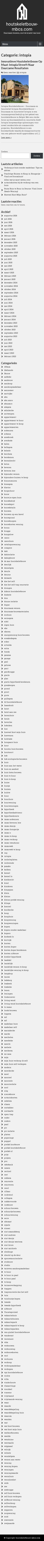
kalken (7, 869)
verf (6, 1355)
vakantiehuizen (11, 1319)
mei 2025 (8, 266)
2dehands (8, 370)
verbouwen (9, 1345)
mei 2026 (8, 225)
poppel (7, 1141)
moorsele (8, 1081)
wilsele (7, 1453)
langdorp (8, 973)
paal (6, 1124)
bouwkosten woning (13, 524)
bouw (6, 494)
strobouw (8, 1262)
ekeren (7, 631)
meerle (7, 1044)
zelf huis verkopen (13, 1496)
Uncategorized (11, 1312)
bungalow (8, 534)
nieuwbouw (9, 1094)
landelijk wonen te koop (15, 967)
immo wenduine (11, 843)
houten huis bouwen (13, 749)
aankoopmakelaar (12, 387)
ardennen (8, 430)
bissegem (8, 484)
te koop (7, 1282)
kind (6, 883)
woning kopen (11, 1466)
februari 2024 (10, 316)
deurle (7, 571)
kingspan (8, 889)
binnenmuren (10, 480)
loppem (7, 1013)
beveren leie (9, 470)
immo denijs (10, 826)
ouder (6, 1117)
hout (6, 745)
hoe (6, 729)
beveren (7, 467)
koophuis (8, 916)
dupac (7, 605)
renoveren (9, 1184)
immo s (7, 832)
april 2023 (8, 349)
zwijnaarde (9, 1523)
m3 (5, 1020)
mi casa (7, 1054)
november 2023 (11, 326)
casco (6, 537)
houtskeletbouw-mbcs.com (22, 27)
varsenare (8, 1339)
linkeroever (9, 997)
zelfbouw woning (12, 1500)
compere (8, 548)
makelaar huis (11, 1024)
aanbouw (8, 380)
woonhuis (9, 1476)
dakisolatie (9, 554)
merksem (8, 1050)
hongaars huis (11, 742)
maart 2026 (9, 232)
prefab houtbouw (12, 1144)
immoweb (8, 846)
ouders (7, 1121)
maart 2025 (9, 272)
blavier (7, 487)
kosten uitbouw (11, 953)
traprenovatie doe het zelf (16, 1292)
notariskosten (10, 1097)
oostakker (8, 1107)
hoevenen (8, 735)
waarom (8, 1416)
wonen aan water (12, 1459)
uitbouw (8, 1308)
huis (6, 762)
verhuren (8, 1359)
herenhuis (9, 715)
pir (5, 1127)
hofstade (8, 739)
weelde (7, 1436)
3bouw (7, 373)
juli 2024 (8, 299)
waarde (7, 1406)
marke (7, 1034)
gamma (7, 655)
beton (6, 464)
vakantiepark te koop (14, 1325)
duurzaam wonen (12, 608)
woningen (9, 1469)
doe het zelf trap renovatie (16, 584)
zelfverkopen (10, 1506)
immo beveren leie (12, 822)
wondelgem (9, 1456)
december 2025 (10, 242)
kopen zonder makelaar (15, 930)
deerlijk (7, 564)
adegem (7, 407)
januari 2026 (9, 239)
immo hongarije (11, 829)
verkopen (8, 1369)
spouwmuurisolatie (13, 1258)
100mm (7, 367)
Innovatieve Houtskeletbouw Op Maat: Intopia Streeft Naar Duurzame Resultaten (21, 65)
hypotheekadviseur (13, 812)
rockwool (8, 1194)
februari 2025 (10, 276)
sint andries (10, 1235)
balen (6, 444)
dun (6, 598)
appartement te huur (13, 420)
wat (6, 1422)
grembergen (9, 685)
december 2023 (10, 323)
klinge (7, 903)
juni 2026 (8, 222)
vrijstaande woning (13, 1399)
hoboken (8, 725)
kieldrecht (9, 879)
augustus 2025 (10, 256)
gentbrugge (9, 672)
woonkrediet (10, 1479)
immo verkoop (10, 839)
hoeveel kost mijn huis (14, 732)
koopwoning (10, 920)
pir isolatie (9, 1131)
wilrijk (7, 1449)
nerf (6, 1087)
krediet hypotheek (12, 956)
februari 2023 (10, 356)
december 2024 (10, 282)
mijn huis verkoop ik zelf (16, 1060)
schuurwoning (11, 1215)
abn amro (8, 400)
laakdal (7, 960)
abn (6, 397)
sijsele (7, 1225)
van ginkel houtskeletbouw (17, 1332)
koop (6, 913)
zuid (6, 1516)
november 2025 (11, 245)
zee (5, 1486)
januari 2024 (10, 319)
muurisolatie (10, 1084)
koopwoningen (11, 923)
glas (6, 678)
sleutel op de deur (12, 1255)
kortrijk (7, 940)
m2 (5, 1017)
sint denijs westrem (13, 1241)
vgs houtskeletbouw (13, 1372)
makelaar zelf (10, 1027)
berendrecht (9, 460)
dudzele (7, 594)
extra (6, 648)
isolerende (9, 863)
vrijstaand (9, 1396)
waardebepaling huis (14, 1412)
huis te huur (10, 775)
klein (6, 893)
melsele (7, 1047)
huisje (7, 786)
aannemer (9, 390)
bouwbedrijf (9, 501)
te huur (7, 1272)
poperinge (9, 1138)
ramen (7, 1168)
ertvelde (8, 645)
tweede (7, 1302)
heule (6, 718)
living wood (9, 1000)
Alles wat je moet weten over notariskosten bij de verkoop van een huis (21, 182)
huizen (7, 789)
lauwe (7, 977)
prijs (6, 1154)
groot (6, 692)
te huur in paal (11, 1275)
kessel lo (8, 876)
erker (6, 641)
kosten (7, 943)
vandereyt (8, 1335)
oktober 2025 (10, 249)
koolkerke (9, 910)
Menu (5, 44)
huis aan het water (13, 765)
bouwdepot (9, 504)
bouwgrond (9, 517)
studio (7, 1265)
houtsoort (8, 752)
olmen (7, 1104)
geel (6, 661)
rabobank (8, 1164)
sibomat (7, 1221)
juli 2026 (8, 219)
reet (6, 1174)
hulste (7, 792)
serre (6, 1218)
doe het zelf (9, 581)
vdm (6, 1342)
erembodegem (10, 638)
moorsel (8, 1077)
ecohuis (7, 615)
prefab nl (8, 1151)
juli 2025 (8, 259)
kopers (7, 933)
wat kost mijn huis (13, 1429)
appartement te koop (13, 423)
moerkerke (9, 1070)
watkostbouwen (11, 1432)
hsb (5, 755)
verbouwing (9, 1349)
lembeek (8, 983)
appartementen (11, 427)
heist (6, 708)
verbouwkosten (11, 1352)
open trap (8, 1114)
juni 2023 (8, 343)
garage (7, 658)
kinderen (8, 886)
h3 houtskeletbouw (13, 702)
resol (6, 1188)
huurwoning (10, 802)
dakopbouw (9, 558)
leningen (8, 993)
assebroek (8, 437)
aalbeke (7, 377)
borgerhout (9, 491)
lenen (7, 990)
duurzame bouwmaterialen (16, 611)
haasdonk (8, 705)
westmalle (9, 1443)
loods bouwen (10, 1010)
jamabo (7, 866)
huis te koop (10, 779)
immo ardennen (11, 819)
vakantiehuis (10, 1315)
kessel (7, 873)
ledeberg (8, 980)
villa (6, 1379)
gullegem (8, 698)
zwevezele (8, 1520)
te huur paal (10, 1278)
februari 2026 (10, 235)
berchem (8, 454)
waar (6, 1402)
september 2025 (11, 252)
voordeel (8, 1389)
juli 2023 (8, 339)
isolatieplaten (10, 859)
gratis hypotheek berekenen (17, 682)
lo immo (8, 1007)
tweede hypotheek (12, 1305)
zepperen (8, 1510)
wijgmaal (8, 1446)
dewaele (8, 578)
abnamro (8, 403)
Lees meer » (6, 137)
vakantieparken (11, 1329)
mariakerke (9, 1030)
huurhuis (8, 799)
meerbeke (8, 1040)
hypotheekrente (11, 816)
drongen (8, 588)
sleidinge (8, 1251)
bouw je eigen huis (12, 497)
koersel (7, 906)
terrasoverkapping (13, 1285)
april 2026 (8, 229)
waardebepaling (11, 1409)
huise (6, 782)
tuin (6, 1295)
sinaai (7, 1228)
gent (6, 668)
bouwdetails (9, 507)
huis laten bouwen (13, 772)
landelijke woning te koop (16, 970)
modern (7, 1067)
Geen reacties (9, 72)
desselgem (9, 568)
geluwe (7, 665)
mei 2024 (8, 306)
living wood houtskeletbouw (17, 1003)
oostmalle (8, 1111)
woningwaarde (11, 1473)
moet (6, 1074)
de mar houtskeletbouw (15, 561)
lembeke (8, 987)
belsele (7, 450)
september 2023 (11, 333)
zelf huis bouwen (12, 1493)
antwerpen (9, 413)
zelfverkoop (9, 1503)
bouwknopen (10, 521)
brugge (7, 531)
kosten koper (10, 946)
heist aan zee (10, 712)
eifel (6, 621)
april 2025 (8, 269)
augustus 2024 (10, 296)
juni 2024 (8, 302)
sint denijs (9, 1238)
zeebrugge (8, 1489)
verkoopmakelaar (12, 1365)
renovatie (8, 1181)
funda (7, 651)
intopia (22, 72)
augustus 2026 (10, 215)
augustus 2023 (10, 336)
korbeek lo (9, 936)
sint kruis (8, 1245)
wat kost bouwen (12, 1426)
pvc (5, 1161)
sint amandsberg (12, 1231)
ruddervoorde (10, 1201)
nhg (6, 1091)
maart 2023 (9, 353)
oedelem (8, 1101)
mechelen (8, 1037)
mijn (6, 1057)
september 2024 (11, 292)
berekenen (9, 457)
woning (7, 1463)
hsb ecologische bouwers (15, 759)
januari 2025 (9, 279)
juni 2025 (8, 262)
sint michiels (10, 1248)
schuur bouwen (11, 1208)
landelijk (8, 963)
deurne (7, 574)
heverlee (8, 722)
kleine (7, 896)
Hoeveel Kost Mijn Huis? (15, 194)
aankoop (8, 383)
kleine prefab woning (14, 900)
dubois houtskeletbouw (15, 591)
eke (5, 628)
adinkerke (9, 410)
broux (6, 527)
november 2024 (11, 286)
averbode (8, 440)
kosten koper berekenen (15, 950)
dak (6, 551)
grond (7, 688)
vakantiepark (10, 1322)
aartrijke (8, 393)
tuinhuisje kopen (12, 1298)
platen (7, 1134)
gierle (7, 675)
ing (5, 853)
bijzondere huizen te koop (16, 477)
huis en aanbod (11, 769)
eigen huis (9, 625)
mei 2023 (8, 346)
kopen (7, 926)
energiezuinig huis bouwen (17, 635)
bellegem (8, 447)
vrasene (7, 1392)
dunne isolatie (11, 601)
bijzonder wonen (12, 474)
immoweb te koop (12, 849)
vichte (7, 1376)
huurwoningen (11, 806)
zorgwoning (9, 1513)
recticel (7, 1171)
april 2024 (8, 309)
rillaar (7, 1191)
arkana (7, 434)
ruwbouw (8, 1205)
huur (6, 796)
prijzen (7, 1158)
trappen (8, 1288)
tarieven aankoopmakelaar (16, 1268)
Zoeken (4, 151)
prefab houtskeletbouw (14, 1148)
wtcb (6, 1483)
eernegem (8, 618)
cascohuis (9, 541)
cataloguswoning (12, 544)
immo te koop (10, 836)
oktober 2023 (10, 329)
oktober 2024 (10, 289)
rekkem (7, 1178)
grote (6, 695)
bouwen (7, 511)
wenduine (8, 1439)
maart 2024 (9, 313)
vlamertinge (10, 1386)
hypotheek (9, 809)
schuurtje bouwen (12, 1211)
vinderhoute (10, 1382)
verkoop (8, 1362)
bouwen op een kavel (14, 514)
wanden (8, 1419)
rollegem (8, 1198)
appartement (10, 417)
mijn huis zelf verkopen (15, 1064)
